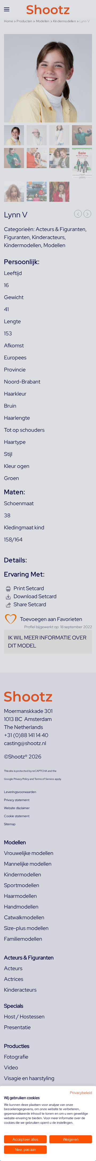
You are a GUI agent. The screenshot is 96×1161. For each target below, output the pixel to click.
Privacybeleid (81, 1092)
